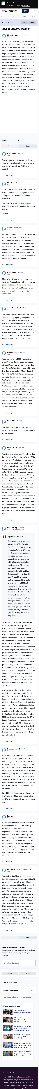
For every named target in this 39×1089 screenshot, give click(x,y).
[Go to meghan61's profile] (4, 422)
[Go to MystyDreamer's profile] (4, 36)
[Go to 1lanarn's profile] (4, 229)
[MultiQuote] (3, 175)
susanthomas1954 (14, 308)
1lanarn (10, 228)
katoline (10, 816)
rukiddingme (12, 153)
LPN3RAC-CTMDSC (14, 869)
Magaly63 (10, 183)
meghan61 (11, 421)
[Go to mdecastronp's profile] (4, 528)
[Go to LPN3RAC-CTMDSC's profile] (4, 870)
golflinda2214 (12, 447)
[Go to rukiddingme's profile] (4, 154)
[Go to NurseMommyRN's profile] (4, 750)
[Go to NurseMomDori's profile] (4, 353)
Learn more (4, 4)
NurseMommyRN (13, 749)
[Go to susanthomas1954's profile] (4, 309)
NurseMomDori (13, 352)
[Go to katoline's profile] (4, 817)
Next (28, 146)
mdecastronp (12, 528)
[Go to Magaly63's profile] (4, 184)
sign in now (14, 953)
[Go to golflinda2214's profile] (4, 448)
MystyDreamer (12, 35)
